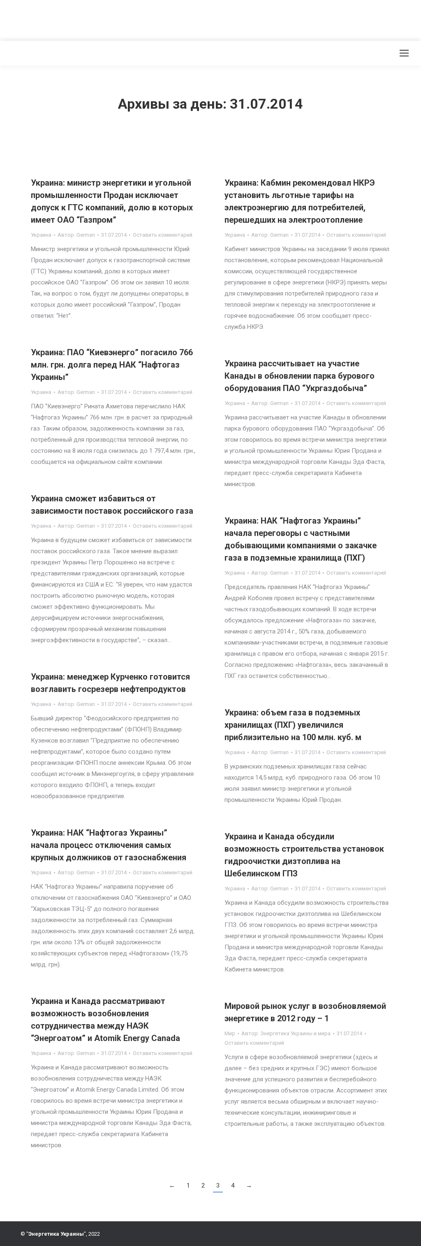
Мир (229, 1033)
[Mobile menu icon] (404, 53)
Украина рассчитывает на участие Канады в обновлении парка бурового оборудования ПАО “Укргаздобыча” (299, 376)
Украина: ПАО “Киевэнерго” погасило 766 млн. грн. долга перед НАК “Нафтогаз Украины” (112, 364)
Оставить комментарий (162, 235)
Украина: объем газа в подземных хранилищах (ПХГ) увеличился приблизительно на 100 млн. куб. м (292, 725)
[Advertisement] (149, 18)
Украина (41, 235)
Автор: (76, 235)
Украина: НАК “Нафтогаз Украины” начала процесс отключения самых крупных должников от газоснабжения (108, 845)
